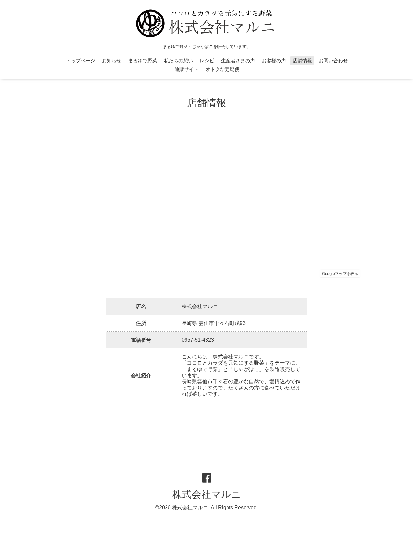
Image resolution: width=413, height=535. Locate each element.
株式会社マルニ (206, 494)
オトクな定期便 (222, 69)
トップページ (80, 60)
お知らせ (111, 60)
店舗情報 (302, 60)
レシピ (207, 60)
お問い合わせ (333, 60)
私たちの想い (178, 60)
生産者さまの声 (238, 60)
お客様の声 (274, 60)
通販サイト (187, 69)
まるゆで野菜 (142, 60)
